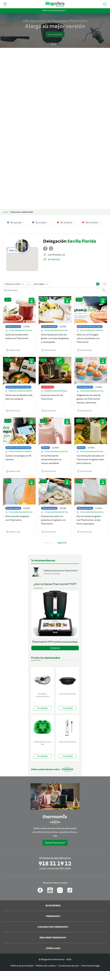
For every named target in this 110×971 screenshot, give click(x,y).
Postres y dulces (13, 508)
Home (5, 212)
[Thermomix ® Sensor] (67, 727)
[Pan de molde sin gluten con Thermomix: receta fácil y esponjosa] (90, 494)
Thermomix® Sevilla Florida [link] (21, 212)
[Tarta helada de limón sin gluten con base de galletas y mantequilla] (55, 312)
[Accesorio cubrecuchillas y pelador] (42, 679)
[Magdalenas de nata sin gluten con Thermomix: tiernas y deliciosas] (90, 373)
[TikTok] (70, 890)
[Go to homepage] (55, 4)
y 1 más (26, 326)
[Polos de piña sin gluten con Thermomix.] (19, 494)
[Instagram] (60, 890)
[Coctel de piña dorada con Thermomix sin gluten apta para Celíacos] (90, 433)
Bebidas (45, 448)
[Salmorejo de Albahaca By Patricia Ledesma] (19, 373)
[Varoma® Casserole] (67, 679)
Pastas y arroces (13, 326)
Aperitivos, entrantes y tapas (90, 326)
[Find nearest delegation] (5, 4)
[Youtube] (50, 890)
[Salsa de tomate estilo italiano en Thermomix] (19, 312)
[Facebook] (40, 890)
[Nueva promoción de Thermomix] (55, 373)
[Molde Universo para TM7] (42, 727)
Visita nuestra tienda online (53, 10)
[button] (105, 4)
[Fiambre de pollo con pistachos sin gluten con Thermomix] (55, 494)
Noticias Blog (47, 387)
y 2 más (26, 508)
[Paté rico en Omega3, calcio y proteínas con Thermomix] (90, 312)
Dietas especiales (49, 326)
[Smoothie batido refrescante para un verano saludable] (55, 433)
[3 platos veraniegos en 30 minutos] (19, 433)
